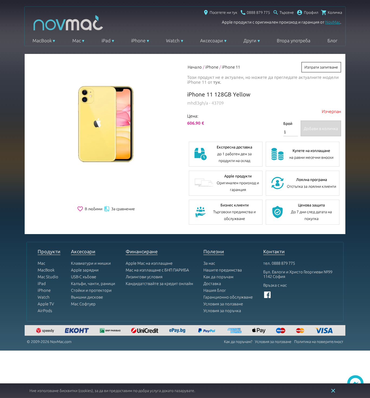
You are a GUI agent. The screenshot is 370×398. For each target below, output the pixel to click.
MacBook (42, 40)
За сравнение (119, 209)
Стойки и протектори (91, 290)
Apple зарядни (85, 270)
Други (250, 40)
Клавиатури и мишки (91, 263)
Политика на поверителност (318, 341)
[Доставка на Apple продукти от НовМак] (46, 331)
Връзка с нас (275, 285)
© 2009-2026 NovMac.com (49, 341)
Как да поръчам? (238, 341)
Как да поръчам (218, 276)
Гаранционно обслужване (228, 297)
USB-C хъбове (83, 276)
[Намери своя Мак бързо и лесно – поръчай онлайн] (178, 331)
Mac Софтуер (83, 304)
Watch (173, 40)
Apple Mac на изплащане (149, 263)
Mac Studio (48, 276)
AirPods (45, 310)
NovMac (332, 22)
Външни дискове (87, 297)
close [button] (333, 390)
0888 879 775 (283, 263)
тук (216, 82)
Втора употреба (293, 40)
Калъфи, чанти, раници (93, 283)
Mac (76, 40)
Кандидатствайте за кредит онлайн (159, 283)
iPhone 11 (231, 67)
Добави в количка (321, 128)
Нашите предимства (222, 270)
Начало (195, 67)
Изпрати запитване (321, 67)
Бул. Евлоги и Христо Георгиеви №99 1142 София (297, 274)
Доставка (212, 283)
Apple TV (46, 304)
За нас (209, 263)
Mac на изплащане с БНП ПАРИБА (157, 270)
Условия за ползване (223, 304)
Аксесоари (211, 40)
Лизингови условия (144, 276)
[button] (307, 12)
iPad (106, 40)
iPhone (138, 40)
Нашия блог (214, 290)
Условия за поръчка (222, 310)
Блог (332, 40)
